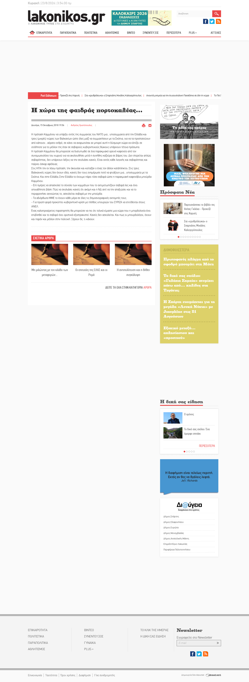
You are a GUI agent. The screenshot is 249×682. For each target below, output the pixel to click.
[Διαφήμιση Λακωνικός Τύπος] (189, 476)
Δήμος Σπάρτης (171, 516)
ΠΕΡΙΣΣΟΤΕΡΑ (207, 446)
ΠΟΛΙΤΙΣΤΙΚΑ (90, 33)
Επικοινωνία (35, 675)
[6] (190, 237)
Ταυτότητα (51, 675)
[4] (185, 237)
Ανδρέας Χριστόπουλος (81, 125)
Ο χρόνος (189, 414)
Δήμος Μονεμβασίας (173, 533)
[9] (197, 237)
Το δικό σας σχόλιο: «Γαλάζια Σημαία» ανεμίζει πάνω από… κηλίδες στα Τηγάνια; (188, 282)
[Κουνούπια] (189, 165)
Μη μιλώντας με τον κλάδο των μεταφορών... (50, 272)
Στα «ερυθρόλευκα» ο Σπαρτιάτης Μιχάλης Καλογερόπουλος (98, 95)
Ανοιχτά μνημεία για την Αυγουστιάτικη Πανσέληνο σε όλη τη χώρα (163, 95)
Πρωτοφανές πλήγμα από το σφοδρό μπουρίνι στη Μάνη (188, 261)
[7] (193, 237)
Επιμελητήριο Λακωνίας (175, 543)
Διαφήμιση (85, 675)
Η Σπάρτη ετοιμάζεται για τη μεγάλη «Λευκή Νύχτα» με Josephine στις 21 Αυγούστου (189, 308)
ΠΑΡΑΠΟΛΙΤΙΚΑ (68, 33)
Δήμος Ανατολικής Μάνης (176, 538)
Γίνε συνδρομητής (104, 675)
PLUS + (193, 33)
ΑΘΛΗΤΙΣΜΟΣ (112, 33)
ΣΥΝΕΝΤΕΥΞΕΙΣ (151, 33)
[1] (178, 237)
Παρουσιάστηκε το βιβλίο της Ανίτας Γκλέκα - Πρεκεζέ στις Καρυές (199, 209)
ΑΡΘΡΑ (147, 287)
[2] (181, 237)
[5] (188, 237)
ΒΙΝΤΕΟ (131, 33)
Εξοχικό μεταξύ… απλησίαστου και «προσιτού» (179, 333)
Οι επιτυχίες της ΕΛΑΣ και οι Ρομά (91, 272)
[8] (195, 237)
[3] (183, 237)
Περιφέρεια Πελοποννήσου (176, 549)
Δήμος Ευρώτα (171, 527)
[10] (200, 237)
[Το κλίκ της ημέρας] (189, 121)
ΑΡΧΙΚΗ (32, 34)
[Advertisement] (124, 67)
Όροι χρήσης (68, 675)
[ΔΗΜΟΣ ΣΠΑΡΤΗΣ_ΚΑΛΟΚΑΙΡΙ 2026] (141, 17)
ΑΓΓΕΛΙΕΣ (216, 33)
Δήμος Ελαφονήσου (173, 522)
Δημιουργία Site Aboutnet (193, 675)
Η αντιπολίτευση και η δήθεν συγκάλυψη (133, 272)
